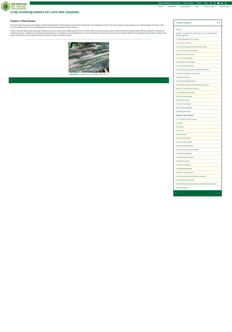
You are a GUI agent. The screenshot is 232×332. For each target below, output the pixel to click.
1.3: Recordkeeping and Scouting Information (191, 47)
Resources (171, 6)
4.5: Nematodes (181, 134)
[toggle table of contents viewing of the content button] (176, 22)
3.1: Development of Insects (185, 92)
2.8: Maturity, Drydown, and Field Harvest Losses (192, 85)
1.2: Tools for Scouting (183, 43)
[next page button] (166, 80)
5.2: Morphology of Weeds (185, 157)
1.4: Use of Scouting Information (187, 51)
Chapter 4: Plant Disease (184, 115)
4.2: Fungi (179, 123)
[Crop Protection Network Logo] (14, 6)
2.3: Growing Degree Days (185, 66)
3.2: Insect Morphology (184, 96)
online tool (151, 33)
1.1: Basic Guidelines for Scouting (187, 39)
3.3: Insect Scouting (182, 100)
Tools (197, 6)
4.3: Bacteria (180, 127)
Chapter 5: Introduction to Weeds (187, 150)
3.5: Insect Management (184, 108)
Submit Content (188, 3)
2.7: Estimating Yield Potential (186, 81)
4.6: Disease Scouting (183, 138)
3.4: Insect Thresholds (183, 104)
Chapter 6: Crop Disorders (185, 172)
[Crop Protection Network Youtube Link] (218, 3)
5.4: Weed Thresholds (183, 165)
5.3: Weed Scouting (182, 161)
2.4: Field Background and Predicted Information (192, 70)
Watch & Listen (209, 6)
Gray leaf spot (73, 74)
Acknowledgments (182, 188)
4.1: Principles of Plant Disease (186, 119)
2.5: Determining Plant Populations (188, 73)
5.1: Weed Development (184, 153)
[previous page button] (11, 80)
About (161, 6)
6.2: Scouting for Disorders (185, 180)
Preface (178, 29)
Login (206, 3)
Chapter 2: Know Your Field (185, 54)
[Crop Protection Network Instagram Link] (215, 3)
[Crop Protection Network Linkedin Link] (222, 3)
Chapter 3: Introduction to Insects (187, 89)
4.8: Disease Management (184, 146)
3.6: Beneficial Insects (183, 112)
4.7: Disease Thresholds (184, 142)
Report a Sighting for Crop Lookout (169, 3)
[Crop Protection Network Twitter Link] (211, 3)
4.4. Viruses (180, 131)
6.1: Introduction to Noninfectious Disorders (191, 176)
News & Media (224, 6)
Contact (198, 3)
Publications (185, 6)
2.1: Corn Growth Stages (184, 58)
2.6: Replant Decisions (183, 77)
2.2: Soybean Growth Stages (185, 62)
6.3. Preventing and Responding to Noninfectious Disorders (196, 184)
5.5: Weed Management (184, 169)
